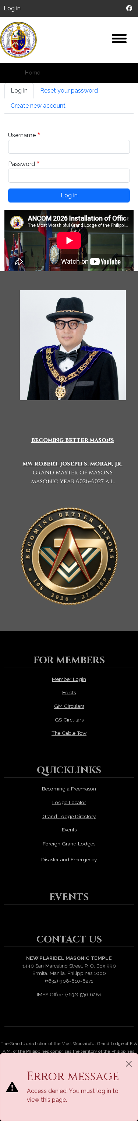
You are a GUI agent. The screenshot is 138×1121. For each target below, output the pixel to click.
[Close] (129, 1063)
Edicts (69, 692)
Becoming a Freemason (69, 789)
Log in (12, 8)
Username (22, 135)
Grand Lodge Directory (69, 816)
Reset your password (69, 90)
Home (32, 72)
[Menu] (119, 39)
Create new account (38, 105)
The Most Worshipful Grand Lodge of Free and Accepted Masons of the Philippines (22, 40)
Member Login (69, 679)
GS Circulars (69, 720)
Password (21, 163)
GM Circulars (69, 706)
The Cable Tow (69, 733)
